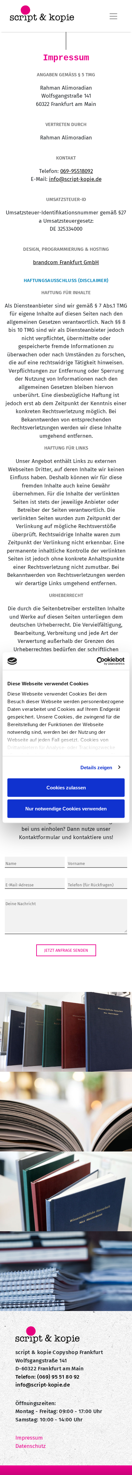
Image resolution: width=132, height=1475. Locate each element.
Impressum (29, 1437)
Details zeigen (96, 767)
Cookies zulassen (66, 787)
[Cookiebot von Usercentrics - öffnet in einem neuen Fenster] (97, 661)
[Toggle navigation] (113, 16)
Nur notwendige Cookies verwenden (66, 808)
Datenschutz (30, 1446)
